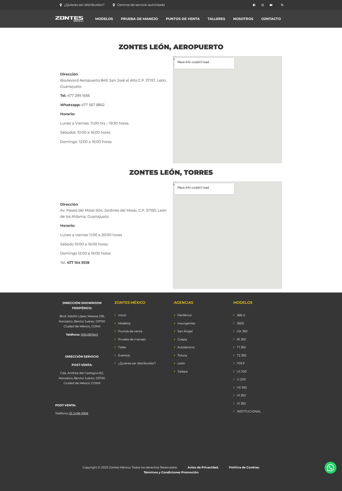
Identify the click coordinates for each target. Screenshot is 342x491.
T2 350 (241, 355)
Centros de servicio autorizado (141, 5)
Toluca (182, 355)
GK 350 (242, 331)
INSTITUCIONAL (249, 411)
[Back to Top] (333, 484)
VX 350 (242, 387)
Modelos (104, 19)
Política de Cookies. (244, 467)
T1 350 (241, 347)
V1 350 (241, 395)
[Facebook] (254, 5)
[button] (330, 468)
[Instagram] (262, 5)
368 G (241, 315)
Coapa (182, 339)
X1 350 (241, 403)
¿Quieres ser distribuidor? (84, 5)
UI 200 (242, 371)
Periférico (185, 315)
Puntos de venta (183, 19)
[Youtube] (271, 5)
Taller (122, 347)
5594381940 (89, 334)
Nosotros (243, 19)
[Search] (282, 4)
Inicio (122, 315)
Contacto (271, 19)
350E (240, 323)
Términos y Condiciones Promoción (171, 472)
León (181, 363)
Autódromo (186, 347)
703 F (241, 363)
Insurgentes (186, 323)
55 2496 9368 (78, 413)
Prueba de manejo (139, 19)
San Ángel (185, 331)
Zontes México (119, 467)
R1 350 (241, 339)
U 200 (241, 379)
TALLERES (216, 19)
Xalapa (183, 371)
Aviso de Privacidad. (203, 467)
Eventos (124, 355)
